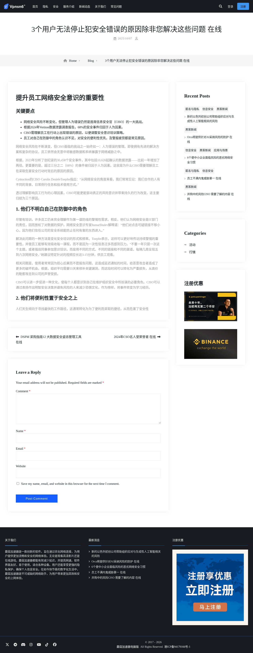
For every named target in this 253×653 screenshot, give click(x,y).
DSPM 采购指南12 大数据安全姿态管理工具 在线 (48, 339)
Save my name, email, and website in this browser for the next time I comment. (70, 483)
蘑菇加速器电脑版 (128, 646)
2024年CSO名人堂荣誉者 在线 (135, 337)
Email (20, 448)
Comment (23, 391)
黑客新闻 (222, 109)
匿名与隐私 (192, 109)
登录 (230, 6)
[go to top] (242, 638)
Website (21, 466)
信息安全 (207, 109)
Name (21, 431)
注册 (243, 6)
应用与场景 (221, 150)
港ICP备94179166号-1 (177, 646)
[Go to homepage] (14, 6)
